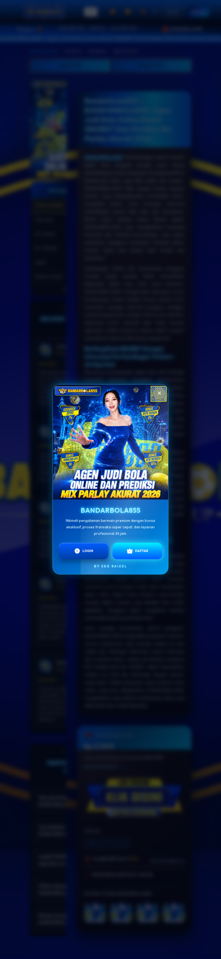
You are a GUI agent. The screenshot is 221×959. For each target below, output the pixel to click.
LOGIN (87, 550)
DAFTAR (141, 550)
